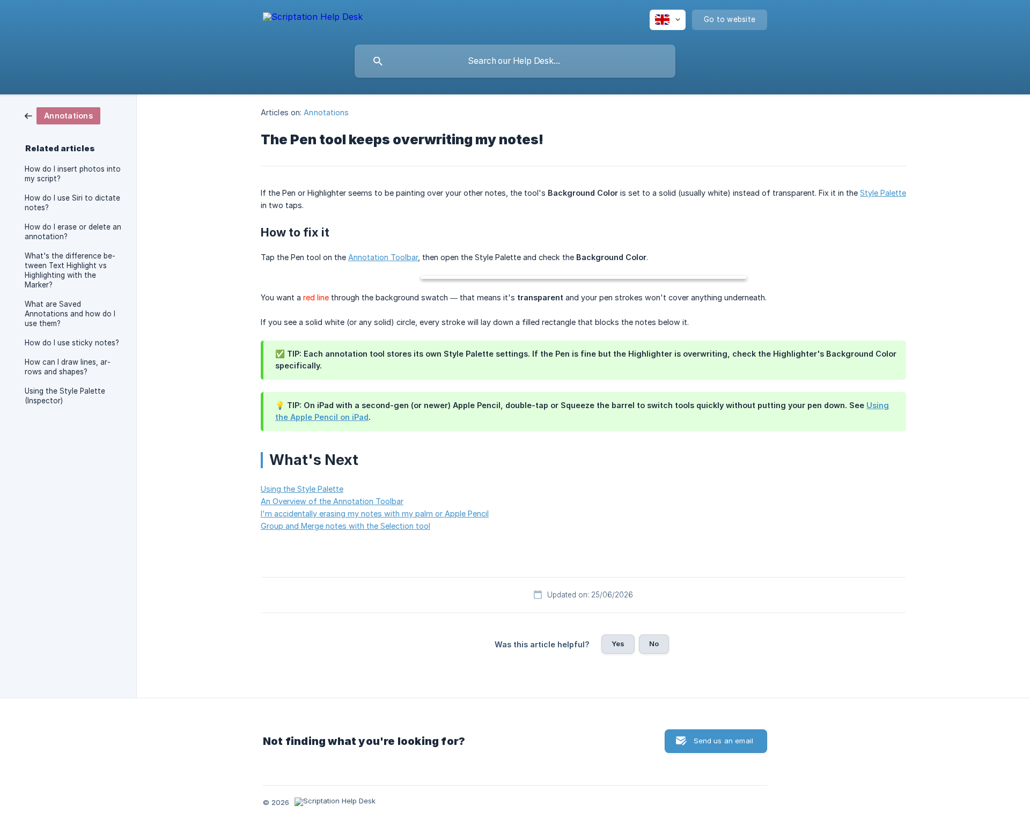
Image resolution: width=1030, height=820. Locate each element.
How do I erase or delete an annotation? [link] (73, 232)
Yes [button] (618, 643)
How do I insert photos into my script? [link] (73, 174)
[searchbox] (515, 61)
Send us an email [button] (723, 740)
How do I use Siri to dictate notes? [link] (72, 203)
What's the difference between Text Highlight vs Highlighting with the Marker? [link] (70, 270)
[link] (62, 115)
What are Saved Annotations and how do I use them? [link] (70, 314)
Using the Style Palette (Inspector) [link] (65, 396)
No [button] (654, 643)
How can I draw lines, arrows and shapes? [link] (68, 367)
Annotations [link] (326, 112)
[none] (313, 18)
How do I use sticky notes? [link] (72, 342)
